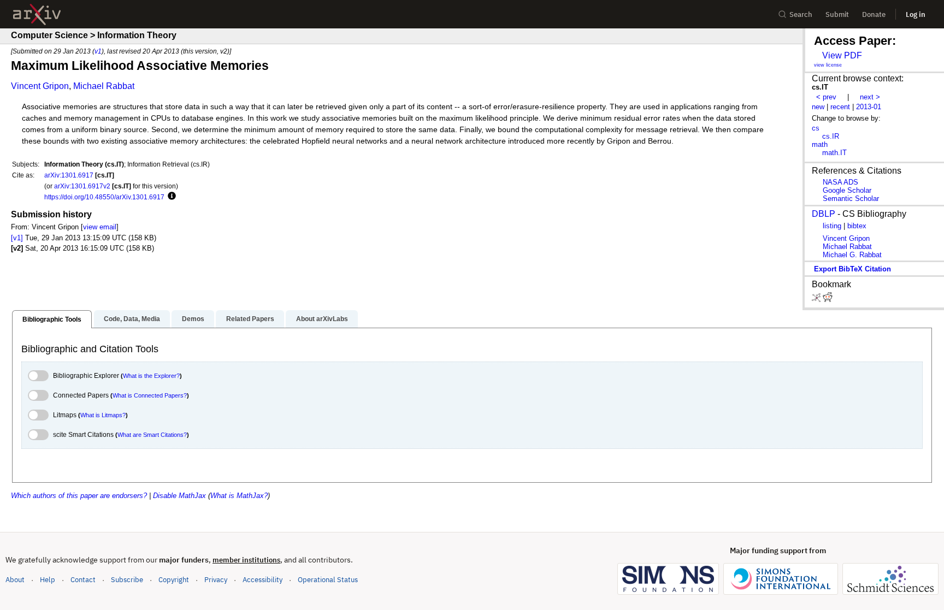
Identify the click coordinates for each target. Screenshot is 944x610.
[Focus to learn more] (170, 197)
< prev (826, 97)
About (15, 579)
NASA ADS (840, 182)
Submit (837, 14)
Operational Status (328, 579)
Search (800, 14)
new (818, 107)
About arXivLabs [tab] (322, 319)
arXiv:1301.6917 (68, 175)
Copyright (173, 579)
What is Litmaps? (103, 415)
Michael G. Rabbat (852, 255)
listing (832, 226)
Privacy (215, 579)
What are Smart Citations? (152, 434)
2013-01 (868, 107)
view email (99, 227)
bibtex (856, 226)
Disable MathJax (179, 495)
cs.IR (830, 136)
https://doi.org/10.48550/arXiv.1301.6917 (104, 196)
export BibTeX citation (852, 269)
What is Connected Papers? (150, 395)
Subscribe (127, 579)
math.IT (834, 153)
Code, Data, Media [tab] (132, 319)
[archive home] (37, 14)
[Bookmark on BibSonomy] (817, 299)
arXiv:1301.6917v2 (82, 185)
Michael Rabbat (103, 86)
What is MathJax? (239, 495)
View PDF (842, 55)
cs (815, 128)
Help (47, 579)
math (820, 144)
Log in (915, 14)
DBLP (823, 213)
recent (840, 107)
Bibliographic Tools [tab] (51, 319)
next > (870, 97)
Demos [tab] (193, 319)
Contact (83, 579)
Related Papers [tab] (250, 319)
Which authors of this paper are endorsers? (79, 495)
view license (828, 65)
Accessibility (262, 579)
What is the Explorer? (151, 375)
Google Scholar (847, 190)
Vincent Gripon (40, 86)
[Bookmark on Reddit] (828, 299)
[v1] (17, 238)
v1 (98, 51)
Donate (874, 14)
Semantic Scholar (851, 198)
